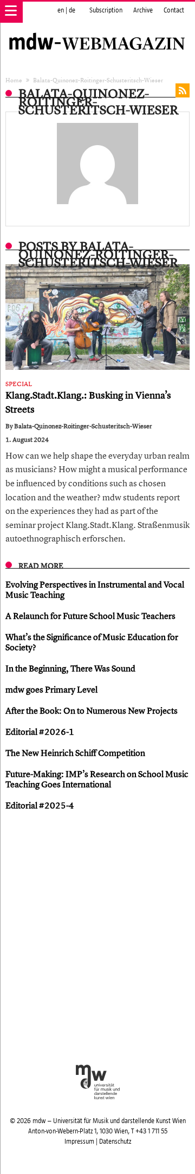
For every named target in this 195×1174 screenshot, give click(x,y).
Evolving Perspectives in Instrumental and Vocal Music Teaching (94, 589)
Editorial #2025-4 (39, 805)
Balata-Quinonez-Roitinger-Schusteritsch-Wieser (83, 426)
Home (13, 80)
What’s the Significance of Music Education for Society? (91, 642)
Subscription (105, 10)
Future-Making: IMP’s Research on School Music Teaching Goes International (96, 779)
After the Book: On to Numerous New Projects (91, 710)
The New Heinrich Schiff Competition (75, 753)
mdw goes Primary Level (51, 689)
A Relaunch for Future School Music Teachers (90, 616)
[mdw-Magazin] (97, 30)
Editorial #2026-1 (39, 732)
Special (18, 384)
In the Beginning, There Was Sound (70, 668)
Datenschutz (115, 1141)
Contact (174, 10)
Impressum (79, 1141)
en (60, 10)
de (72, 10)
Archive (143, 10)
